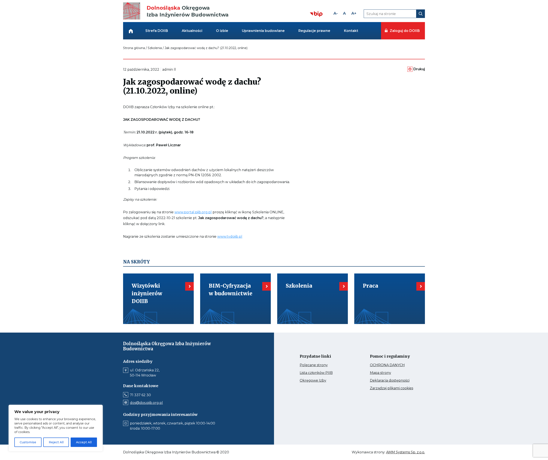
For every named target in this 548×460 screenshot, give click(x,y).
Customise (28, 442)
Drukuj (419, 69)
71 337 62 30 (140, 395)
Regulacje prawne (314, 31)
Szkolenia (155, 48)
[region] (56, 428)
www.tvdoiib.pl (229, 236)
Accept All (84, 442)
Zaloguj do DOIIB (405, 31)
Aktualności (192, 31)
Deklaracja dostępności (393, 380)
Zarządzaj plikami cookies (393, 388)
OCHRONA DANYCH (393, 365)
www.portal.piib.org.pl (193, 212)
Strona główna (134, 48)
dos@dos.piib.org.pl (146, 402)
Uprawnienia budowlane (263, 31)
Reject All (56, 442)
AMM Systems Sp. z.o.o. (405, 452)
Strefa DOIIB (156, 31)
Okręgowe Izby (322, 380)
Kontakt (351, 31)
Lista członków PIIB (323, 372)
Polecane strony (322, 365)
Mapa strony (386, 372)
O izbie (222, 31)
